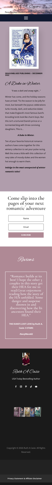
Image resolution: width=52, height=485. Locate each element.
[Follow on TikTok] (31, 387)
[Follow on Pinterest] (26, 387)
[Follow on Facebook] (16, 387)
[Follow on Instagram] (21, 387)
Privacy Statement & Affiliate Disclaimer (25, 478)
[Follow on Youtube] (36, 387)
